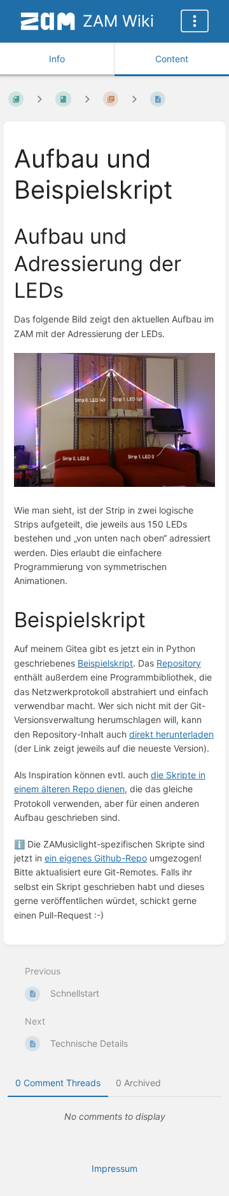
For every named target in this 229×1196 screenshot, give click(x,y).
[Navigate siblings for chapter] (87, 98)
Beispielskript (105, 663)
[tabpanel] (114, 1117)
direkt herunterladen (171, 734)
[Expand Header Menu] (195, 21)
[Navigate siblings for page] (134, 98)
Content (171, 58)
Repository (178, 663)
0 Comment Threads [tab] (58, 1082)
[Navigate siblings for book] (39, 98)
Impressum (114, 1168)
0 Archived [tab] (138, 1082)
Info (57, 58)
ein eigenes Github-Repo (96, 858)
